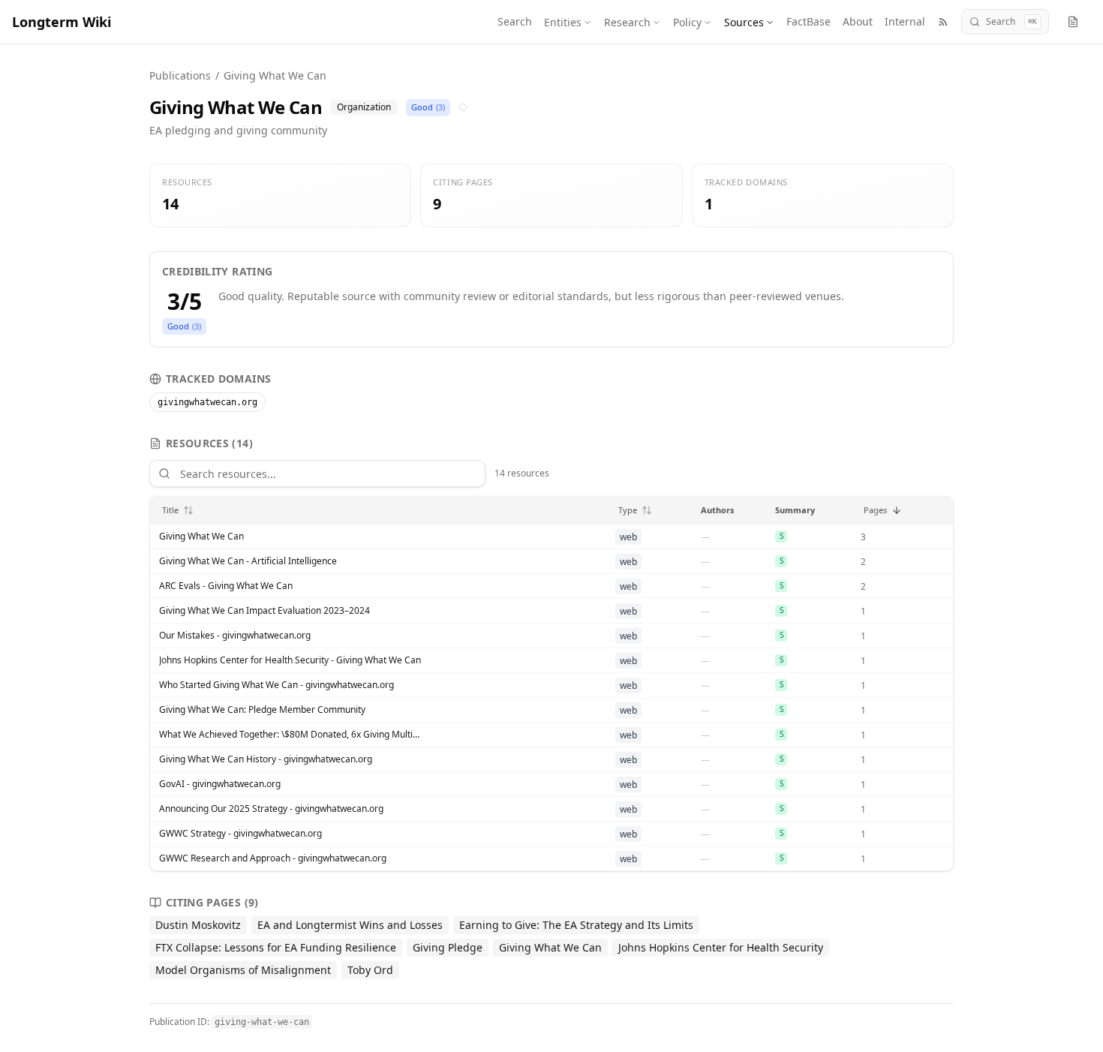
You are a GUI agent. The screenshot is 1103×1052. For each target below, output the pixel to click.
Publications (180, 75)
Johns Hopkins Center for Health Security (720, 947)
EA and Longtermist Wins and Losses (350, 925)
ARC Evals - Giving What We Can (226, 586)
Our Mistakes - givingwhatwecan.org (235, 636)
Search (514, 21)
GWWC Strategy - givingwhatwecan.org (240, 834)
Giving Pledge (447, 947)
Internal (905, 21)
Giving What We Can (201, 537)
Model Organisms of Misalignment (243, 970)
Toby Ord (370, 970)
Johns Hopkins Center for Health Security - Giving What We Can (290, 660)
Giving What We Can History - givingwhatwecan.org (265, 759)
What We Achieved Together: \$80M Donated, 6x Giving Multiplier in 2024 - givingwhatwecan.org (290, 735)
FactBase (808, 21)
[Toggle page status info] (1073, 22)
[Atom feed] (943, 22)
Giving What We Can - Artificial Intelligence (248, 561)
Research (627, 22)
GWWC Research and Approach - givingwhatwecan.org (272, 858)
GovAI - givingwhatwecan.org (220, 784)
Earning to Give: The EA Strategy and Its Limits (576, 925)
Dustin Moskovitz (198, 925)
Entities (563, 22)
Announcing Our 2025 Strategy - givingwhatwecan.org (271, 809)
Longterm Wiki (61, 22)
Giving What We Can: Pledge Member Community (262, 710)
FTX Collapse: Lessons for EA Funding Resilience (275, 947)
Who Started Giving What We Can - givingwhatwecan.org (276, 685)
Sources (744, 22)
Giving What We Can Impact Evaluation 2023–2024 (264, 611)
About (858, 21)
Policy (687, 22)
